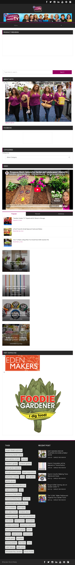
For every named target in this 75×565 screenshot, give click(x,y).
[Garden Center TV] (37, 8)
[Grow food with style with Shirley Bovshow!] (38, 403)
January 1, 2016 (16, 294)
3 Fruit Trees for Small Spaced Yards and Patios (27, 229)
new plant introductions (27, 516)
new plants (9, 521)
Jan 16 (50, 457)
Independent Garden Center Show (16, 503)
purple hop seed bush (28, 525)
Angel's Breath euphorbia (14, 450)
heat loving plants (11, 490)
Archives (61, 214)
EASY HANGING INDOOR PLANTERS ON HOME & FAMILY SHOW (16, 264)
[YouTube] (62, 2)
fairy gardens (31, 477)
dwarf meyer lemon (29, 472)
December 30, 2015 (16, 319)
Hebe (21, 490)
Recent (37, 214)
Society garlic (10, 538)
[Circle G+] (70, 2)
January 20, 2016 (16, 270)
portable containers (12, 525)
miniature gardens (11, 516)
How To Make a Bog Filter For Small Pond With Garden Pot (31, 240)
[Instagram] (54, 2)
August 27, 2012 (17, 220)
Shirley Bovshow (60, 457)
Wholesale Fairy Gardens (14, 551)
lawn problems (10, 507)
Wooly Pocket (28, 551)
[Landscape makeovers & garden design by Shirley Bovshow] (22, 363)
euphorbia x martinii (12, 477)
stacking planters (11, 543)
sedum (29, 529)
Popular (14, 214)
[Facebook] (47, 2)
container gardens (25, 463)
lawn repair (21, 507)
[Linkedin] (58, 2)
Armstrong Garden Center (14, 455)
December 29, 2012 (18, 231)
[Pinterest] (66, 2)
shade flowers (16, 534)
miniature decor (24, 512)
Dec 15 (50, 478)
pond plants (30, 521)
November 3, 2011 (18, 241)
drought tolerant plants (13, 472)
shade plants (28, 534)
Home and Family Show (13, 499)
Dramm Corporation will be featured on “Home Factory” (16, 289)
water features (10, 547)
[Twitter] (51, 2)
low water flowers (11, 512)
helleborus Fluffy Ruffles (13, 494)
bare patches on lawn (12, 459)
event (22, 477)
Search (62, 72)
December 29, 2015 (16, 343)
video (29, 543)
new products (19, 521)
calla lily (24, 459)
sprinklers (20, 538)
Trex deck (22, 543)
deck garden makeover (13, 468)
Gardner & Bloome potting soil (15, 485)
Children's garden (11, 463)
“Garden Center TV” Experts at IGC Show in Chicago (29, 218)
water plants (21, 547)
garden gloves (10, 481)
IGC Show (26, 499)
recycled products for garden (15, 529)
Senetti (8, 534)
